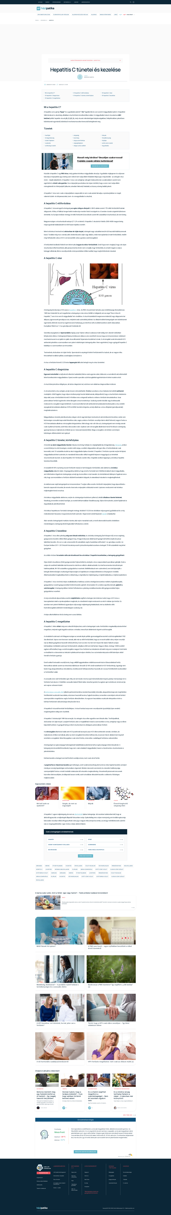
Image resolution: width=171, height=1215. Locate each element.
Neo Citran (87, 1179)
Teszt (63, 897)
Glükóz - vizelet (57, 1187)
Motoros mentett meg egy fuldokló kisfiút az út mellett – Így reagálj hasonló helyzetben (46, 1095)
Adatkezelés (39, 1184)
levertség (49, 869)
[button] (59, 1167)
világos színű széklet (116, 869)
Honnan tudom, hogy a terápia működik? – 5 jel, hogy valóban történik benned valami (72, 1095)
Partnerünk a (121, 1156)
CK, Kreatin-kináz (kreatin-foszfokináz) (59, 1183)
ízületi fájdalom (90, 865)
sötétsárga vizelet (42, 873)
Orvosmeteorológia (44, 14)
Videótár (125, 1175)
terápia (64, 1088)
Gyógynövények (112, 1179)
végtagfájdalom (104, 865)
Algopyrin (87, 1172)
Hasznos (76, 2)
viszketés (68, 865)
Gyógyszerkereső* (91, 1166)
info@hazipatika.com (129, 1208)
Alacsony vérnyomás (74, 1176)
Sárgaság (118, 445)
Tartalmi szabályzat (41, 1188)
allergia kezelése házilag (80, 14)
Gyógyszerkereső (56, 2)
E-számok (125, 1183)
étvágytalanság (58, 865)
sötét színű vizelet (101, 869)
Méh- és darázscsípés (74, 1189)
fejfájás (74, 869)
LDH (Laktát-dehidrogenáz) (59, 1172)
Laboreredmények (85, 2)
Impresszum (40, 1177)
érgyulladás (78, 865)
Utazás (116, 800)
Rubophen (87, 1186)
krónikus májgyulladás (62, 869)
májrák (104, 514)
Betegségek (111, 1172)
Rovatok (47, 2)
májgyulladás (128, 865)
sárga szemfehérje (86, 869)
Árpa (72, 1180)
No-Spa (86, 1183)
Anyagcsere (40, 800)
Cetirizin (87, 1175)
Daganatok (91, 800)
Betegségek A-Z (67, 2)
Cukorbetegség (92, 1088)
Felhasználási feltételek (42, 1181)
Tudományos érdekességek (121, 1088)
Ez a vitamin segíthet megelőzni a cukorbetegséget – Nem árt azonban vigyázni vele (98, 1096)
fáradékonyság (116, 865)
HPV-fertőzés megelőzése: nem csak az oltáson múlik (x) (111, 1062)
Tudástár (125, 1179)
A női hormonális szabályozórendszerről (52, 1062)
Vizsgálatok (111, 1175)
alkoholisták (78, 814)
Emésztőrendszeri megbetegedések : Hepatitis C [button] (85, 60)
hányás (47, 865)
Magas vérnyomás (105, 14)
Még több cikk (127, 1115)
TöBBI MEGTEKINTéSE (85, 856)
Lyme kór (117, 14)
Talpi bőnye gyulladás (74, 1184)
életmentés (40, 1088)
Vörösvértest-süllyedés (58, 1175)
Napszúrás (73, 1172)
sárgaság (39, 865)
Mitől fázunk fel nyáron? (46, 946)
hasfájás (54, 873)
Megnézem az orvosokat (100, 166)
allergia (93, 14)
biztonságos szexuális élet (54, 692)
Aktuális (40, 2)
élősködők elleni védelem (61, 14)
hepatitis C (73, 310)
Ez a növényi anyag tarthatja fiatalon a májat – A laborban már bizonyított (123, 1095)
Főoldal (37, 20)
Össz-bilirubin (56, 1179)
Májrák (90, 803)
